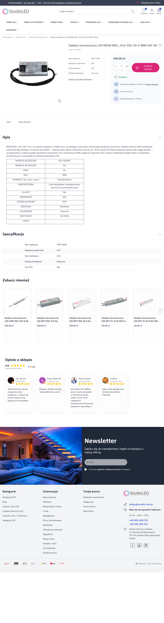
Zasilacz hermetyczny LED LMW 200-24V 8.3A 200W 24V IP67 (16, 321)
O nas (45, 511)
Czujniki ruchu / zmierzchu (15, 515)
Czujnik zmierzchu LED (13, 511)
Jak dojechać (49, 548)
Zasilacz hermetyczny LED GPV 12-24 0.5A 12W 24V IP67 (146, 321)
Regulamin (48, 534)
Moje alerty (88, 511)
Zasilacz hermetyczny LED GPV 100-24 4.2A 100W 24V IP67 (80, 321)
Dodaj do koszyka (148, 67)
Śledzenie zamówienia (93, 497)
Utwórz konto (89, 506)
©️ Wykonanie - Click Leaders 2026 (148, 564)
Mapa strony (49, 539)
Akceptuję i (109, 469)
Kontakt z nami (50, 543)
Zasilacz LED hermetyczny (38, 37)
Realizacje (47, 525)
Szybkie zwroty (50, 552)
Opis (8, 122)
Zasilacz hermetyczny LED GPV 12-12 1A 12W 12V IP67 (113, 321)
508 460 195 (28, 3)
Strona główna (8, 37)
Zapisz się (140, 462)
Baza (5, 502)
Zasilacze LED (21, 37)
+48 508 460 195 (138, 520)
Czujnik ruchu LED (11, 506)
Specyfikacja (25, 122)
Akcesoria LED (9, 497)
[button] (158, 11)
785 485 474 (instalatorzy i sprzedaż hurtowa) (62, 3)
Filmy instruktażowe (52, 520)
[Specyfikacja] (160, 234)
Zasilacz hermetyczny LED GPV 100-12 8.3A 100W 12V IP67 (48, 321)
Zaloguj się (88, 502)
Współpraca (48, 515)
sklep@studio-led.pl (150, 2)
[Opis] (160, 137)
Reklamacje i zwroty (52, 506)
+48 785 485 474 (138, 524)
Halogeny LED (9, 520)
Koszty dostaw (152, 84)
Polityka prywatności (53, 529)
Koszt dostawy (49, 497)
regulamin (100, 469)
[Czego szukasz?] (133, 11)
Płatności (47, 502)
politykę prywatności (113, 469)
